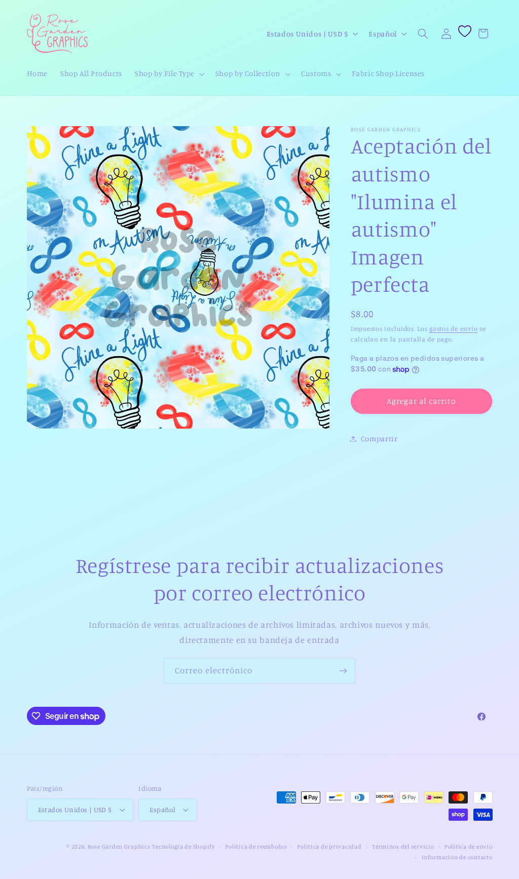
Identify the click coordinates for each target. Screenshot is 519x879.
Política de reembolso (255, 846)
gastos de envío (453, 328)
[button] (169, 74)
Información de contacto (457, 857)
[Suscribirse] (343, 670)
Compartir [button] (379, 438)
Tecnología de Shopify (183, 846)
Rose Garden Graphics (119, 846)
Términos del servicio (403, 846)
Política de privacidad (329, 846)
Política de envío (468, 846)
